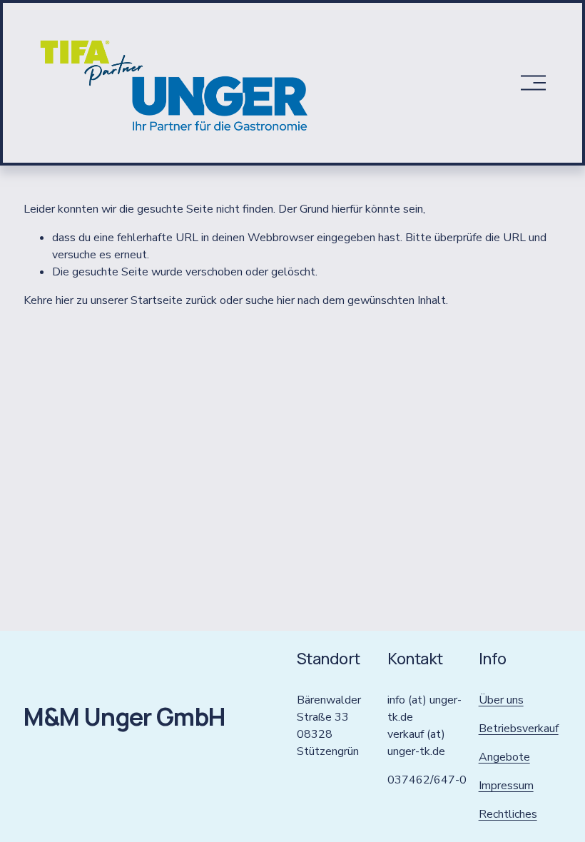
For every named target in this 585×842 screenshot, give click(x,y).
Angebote (504, 757)
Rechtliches (508, 814)
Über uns (501, 700)
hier (64, 300)
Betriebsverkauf (519, 728)
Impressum (506, 785)
